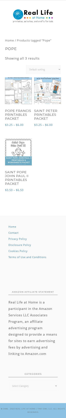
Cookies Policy (18, 251)
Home (9, 40)
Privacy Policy (17, 238)
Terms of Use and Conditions (27, 257)
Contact (13, 232)
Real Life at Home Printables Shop (33, 16)
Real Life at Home (25, 409)
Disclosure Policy (19, 245)
